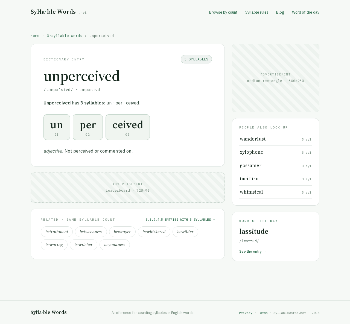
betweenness (91, 232)
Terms (263, 313)
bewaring (54, 244)
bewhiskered (154, 232)
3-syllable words (64, 35)
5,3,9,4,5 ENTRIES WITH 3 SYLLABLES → (180, 219)
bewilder (185, 232)
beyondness (114, 244)
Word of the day (305, 12)
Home (35, 35)
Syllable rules (257, 12)
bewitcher (83, 244)
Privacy (245, 313)
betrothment (56, 232)
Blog (280, 12)
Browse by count (223, 12)
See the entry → (252, 251)
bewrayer (122, 232)
